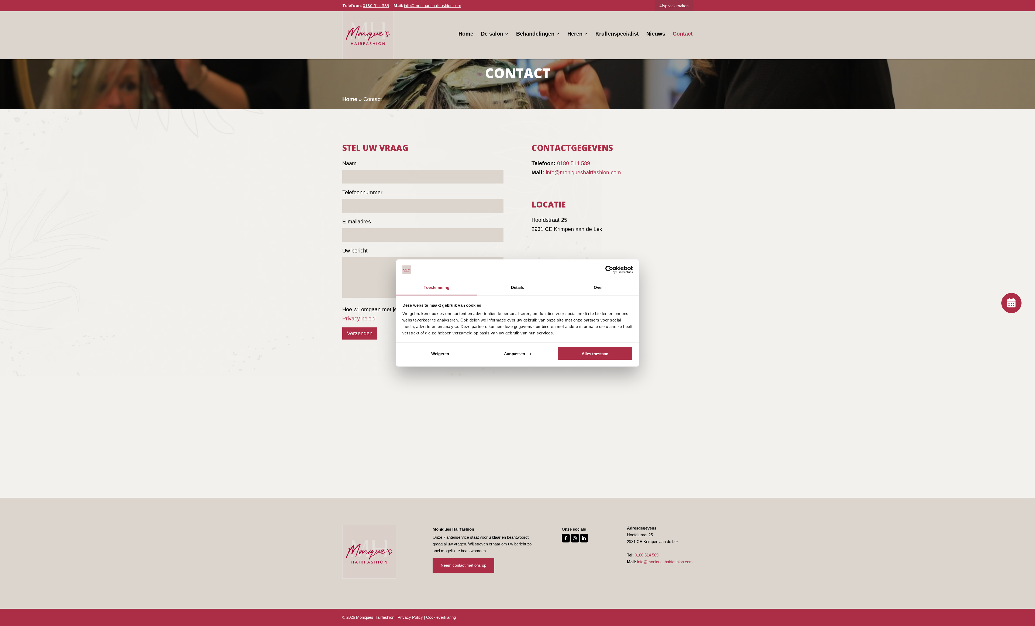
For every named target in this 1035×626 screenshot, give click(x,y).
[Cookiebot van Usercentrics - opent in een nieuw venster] (609, 270)
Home (465, 34)
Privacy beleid (358, 318)
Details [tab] (517, 287)
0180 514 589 (376, 5)
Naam (349, 163)
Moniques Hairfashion (375, 617)
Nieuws (655, 34)
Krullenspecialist (617, 34)
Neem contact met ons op (463, 565)
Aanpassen (514, 353)
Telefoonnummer (362, 192)
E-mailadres (356, 221)
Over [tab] (598, 287)
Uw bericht (355, 251)
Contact (683, 34)
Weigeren (440, 353)
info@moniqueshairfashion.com (583, 172)
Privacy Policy (410, 617)
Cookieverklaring (441, 617)
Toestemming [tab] (436, 287)
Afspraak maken (674, 5)
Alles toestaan (595, 353)
